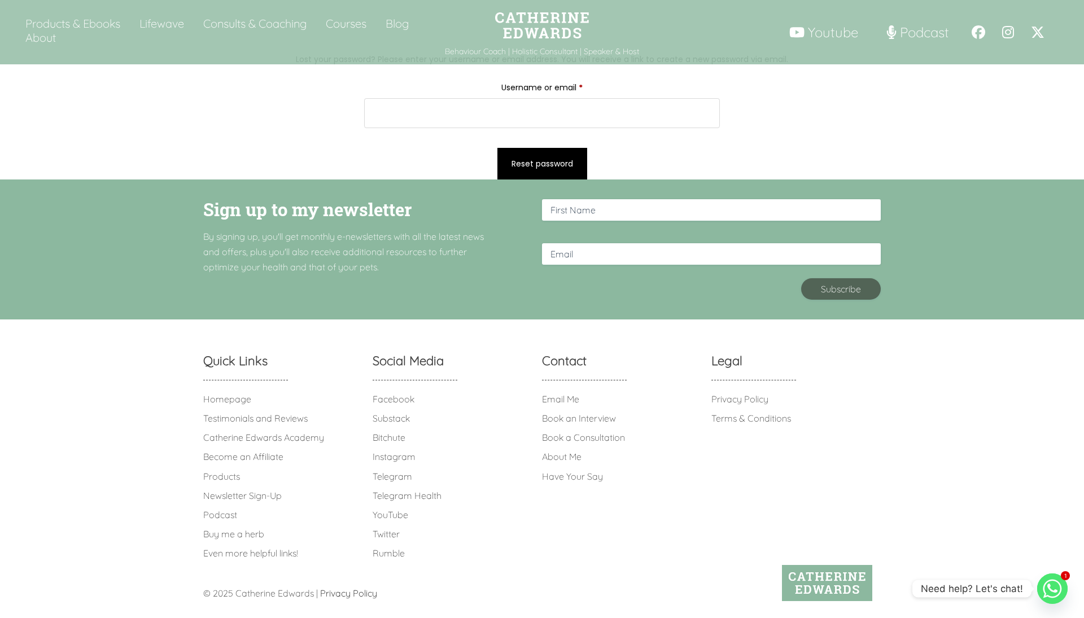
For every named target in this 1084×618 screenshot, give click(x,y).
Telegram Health (407, 495)
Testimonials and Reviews (255, 418)
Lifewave (161, 23)
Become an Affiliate (243, 456)
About (40, 37)
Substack (391, 418)
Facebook (393, 399)
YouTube (390, 514)
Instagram (394, 456)
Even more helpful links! (250, 553)
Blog (397, 23)
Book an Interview (579, 418)
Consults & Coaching (255, 23)
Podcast (220, 514)
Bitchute (389, 437)
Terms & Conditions (751, 418)
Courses (346, 23)
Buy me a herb (233, 534)
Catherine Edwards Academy (263, 437)
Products (221, 476)
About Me (562, 456)
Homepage (227, 399)
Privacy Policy (739, 399)
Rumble (389, 553)
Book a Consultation (583, 437)
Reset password (542, 163)
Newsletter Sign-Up (242, 495)
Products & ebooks (72, 23)
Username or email (559, 87)
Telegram (392, 476)
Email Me (560, 399)
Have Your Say (572, 476)
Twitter (386, 534)
